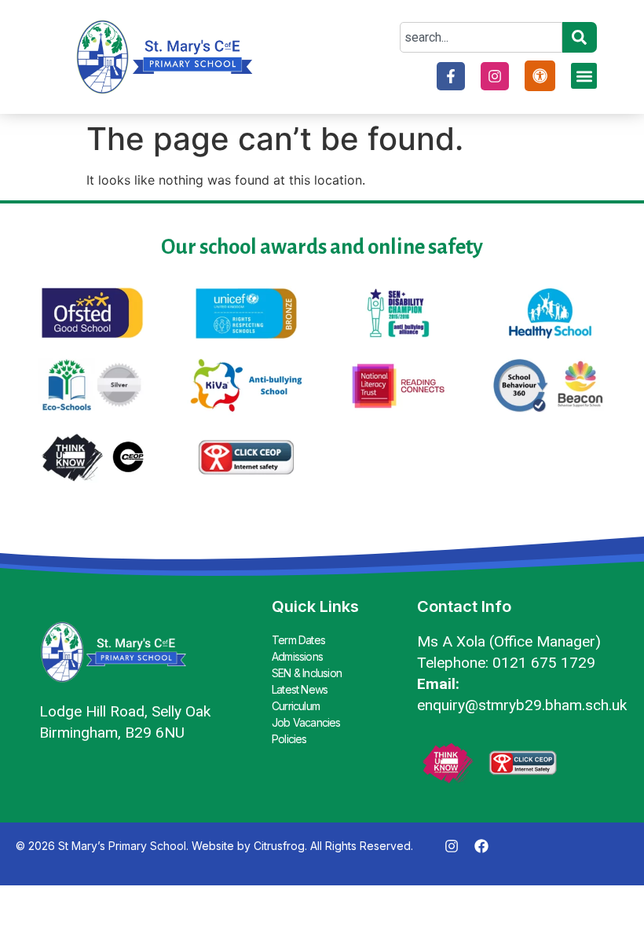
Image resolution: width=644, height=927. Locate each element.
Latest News (299, 689)
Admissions (297, 656)
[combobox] (481, 37)
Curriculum (296, 706)
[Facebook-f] (451, 76)
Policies (289, 739)
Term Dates (298, 640)
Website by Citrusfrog (248, 845)
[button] (584, 76)
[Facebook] (481, 846)
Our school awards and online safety (322, 247)
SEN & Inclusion (307, 673)
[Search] (579, 37)
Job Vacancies (306, 722)
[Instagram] (495, 76)
